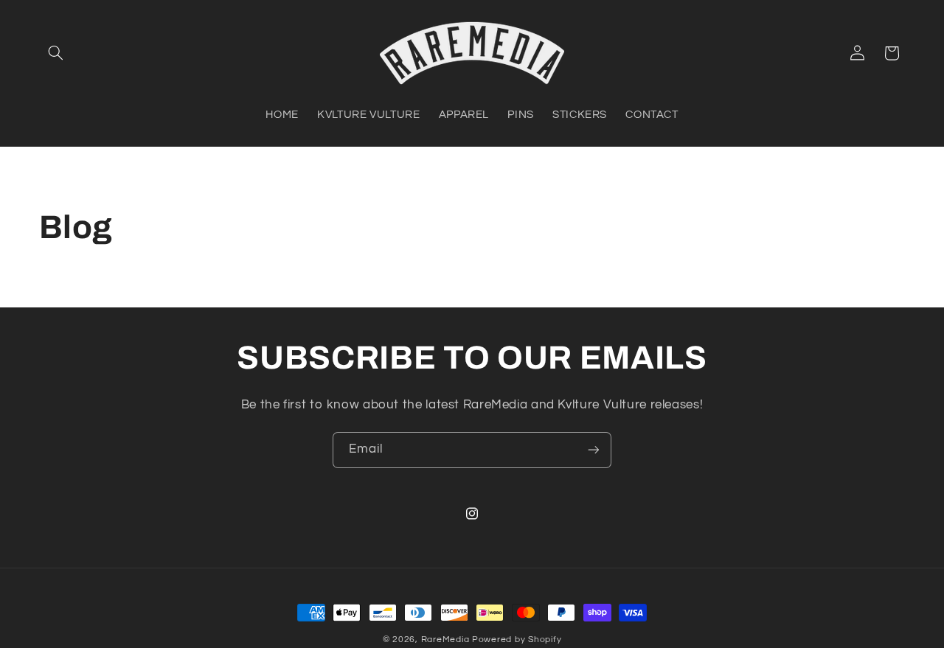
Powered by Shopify (516, 639)
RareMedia (445, 639)
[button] (56, 53)
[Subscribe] (594, 450)
